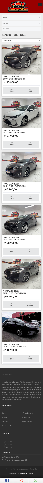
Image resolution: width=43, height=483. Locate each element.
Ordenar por (8, 40)
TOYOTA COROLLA (14, 78)
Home (4, 413)
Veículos (5, 421)
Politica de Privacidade (30, 426)
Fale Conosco (27, 421)
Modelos (6, 29)
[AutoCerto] (26, 473)
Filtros (5, 17)
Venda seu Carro (7, 426)
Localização (27, 417)
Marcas (5, 23)
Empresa (5, 417)
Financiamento (28, 413)
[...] (23, 399)
